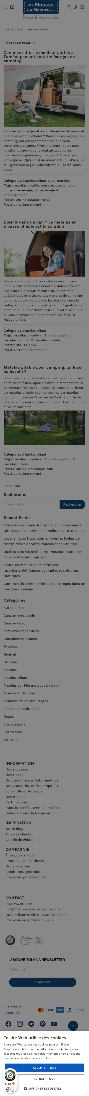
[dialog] (44, 548)
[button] (44, 1088)
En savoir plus (40, 1058)
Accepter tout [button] (44, 1068)
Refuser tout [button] (44, 1079)
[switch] (10, 1089)
